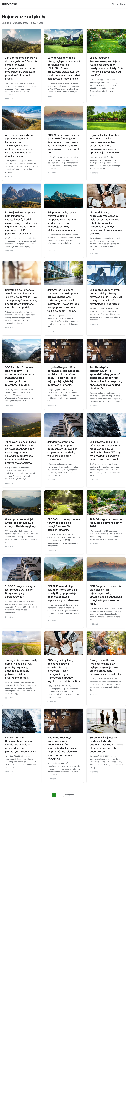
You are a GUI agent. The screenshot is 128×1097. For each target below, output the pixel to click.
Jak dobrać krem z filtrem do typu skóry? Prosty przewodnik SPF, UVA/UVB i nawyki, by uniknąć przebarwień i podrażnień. (106, 296)
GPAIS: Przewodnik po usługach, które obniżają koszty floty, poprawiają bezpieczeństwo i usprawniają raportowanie (63, 593)
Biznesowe (10, 4)
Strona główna (119, 4)
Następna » (69, 795)
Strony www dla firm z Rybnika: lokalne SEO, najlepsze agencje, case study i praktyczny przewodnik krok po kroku (105, 667)
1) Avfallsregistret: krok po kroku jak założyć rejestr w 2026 (106, 523)
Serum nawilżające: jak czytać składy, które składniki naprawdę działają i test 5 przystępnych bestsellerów (106, 744)
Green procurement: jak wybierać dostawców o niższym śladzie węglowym (21, 523)
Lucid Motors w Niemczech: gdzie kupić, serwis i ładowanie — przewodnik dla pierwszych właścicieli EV (20, 744)
